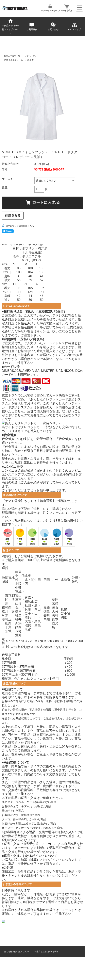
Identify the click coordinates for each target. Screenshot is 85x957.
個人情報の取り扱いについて (17, 951)
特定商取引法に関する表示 (46, 951)
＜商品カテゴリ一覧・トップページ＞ (10, 29)
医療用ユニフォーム (13, 60)
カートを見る (67, 10)
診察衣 (30, 60)
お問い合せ (53, 29)
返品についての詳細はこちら (20, 226)
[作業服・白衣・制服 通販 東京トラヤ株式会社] (15, 9)
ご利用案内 (31, 29)
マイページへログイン (50, 10)
